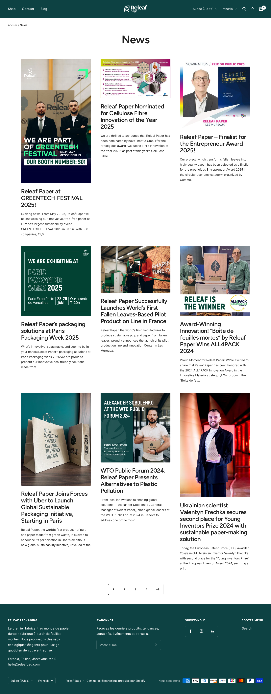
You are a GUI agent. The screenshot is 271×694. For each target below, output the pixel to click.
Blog (43, 9)
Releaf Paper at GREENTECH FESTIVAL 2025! (51, 198)
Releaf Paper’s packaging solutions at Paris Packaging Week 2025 (53, 330)
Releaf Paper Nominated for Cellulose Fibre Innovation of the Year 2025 (132, 116)
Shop (12, 9)
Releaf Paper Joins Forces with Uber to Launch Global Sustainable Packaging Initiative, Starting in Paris (54, 507)
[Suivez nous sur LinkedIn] (212, 631)
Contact (28, 9)
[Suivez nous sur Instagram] (201, 631)
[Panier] (261, 9)
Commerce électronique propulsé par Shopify (115, 680)
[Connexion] (252, 9)
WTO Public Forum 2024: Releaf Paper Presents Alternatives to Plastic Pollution (133, 480)
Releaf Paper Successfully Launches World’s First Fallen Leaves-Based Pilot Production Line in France (134, 311)
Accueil (12, 25)
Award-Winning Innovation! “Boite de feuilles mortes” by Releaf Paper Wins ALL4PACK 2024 (213, 337)
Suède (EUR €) (203, 9)
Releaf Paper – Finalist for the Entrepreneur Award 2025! (213, 143)
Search (247, 628)
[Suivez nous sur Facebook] (190, 631)
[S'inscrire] (155, 645)
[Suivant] (157, 589)
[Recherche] (244, 9)
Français (227, 9)
